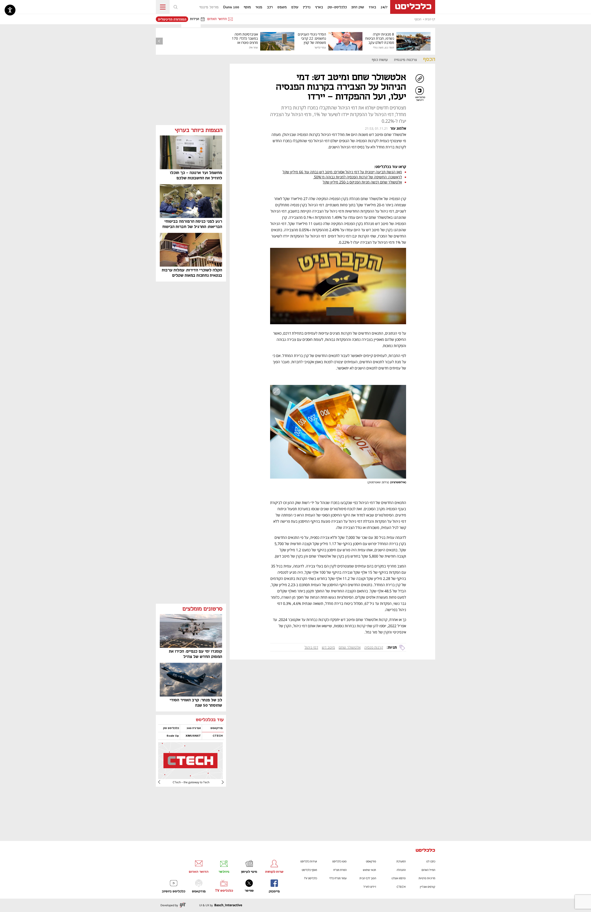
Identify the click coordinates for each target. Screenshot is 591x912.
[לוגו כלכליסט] (412, 7)
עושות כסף (380, 60)
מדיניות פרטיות (427, 878)
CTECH (401, 887)
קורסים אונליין (427, 887)
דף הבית (430, 19)
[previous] (159, 41)
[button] (175, 7)
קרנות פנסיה (373, 647)
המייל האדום (428, 870)
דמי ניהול (311, 647)
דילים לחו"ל (369, 887)
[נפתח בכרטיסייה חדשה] (190, 777)
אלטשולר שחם (350, 647)
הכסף (417, 19)
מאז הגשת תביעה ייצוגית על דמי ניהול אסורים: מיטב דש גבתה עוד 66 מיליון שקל (342, 171)
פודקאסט (371, 861)
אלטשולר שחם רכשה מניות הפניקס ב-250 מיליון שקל (362, 182)
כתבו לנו (430, 861)
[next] (162, 782)
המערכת (401, 861)
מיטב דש (328, 647)
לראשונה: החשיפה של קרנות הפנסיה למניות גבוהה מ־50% (357, 177)
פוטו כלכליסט (339, 861)
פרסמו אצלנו (399, 878)
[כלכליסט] (425, 851)
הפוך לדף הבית (367, 878)
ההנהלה (401, 870)
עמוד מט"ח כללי (338, 878)
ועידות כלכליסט (308, 861)
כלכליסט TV (310, 878)
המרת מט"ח (340, 870)
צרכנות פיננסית (405, 60)
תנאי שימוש (369, 870)
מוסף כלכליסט (309, 870)
